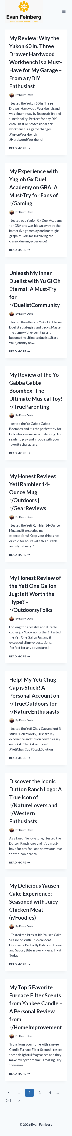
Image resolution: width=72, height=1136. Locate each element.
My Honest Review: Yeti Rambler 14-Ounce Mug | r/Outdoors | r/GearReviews (32, 492)
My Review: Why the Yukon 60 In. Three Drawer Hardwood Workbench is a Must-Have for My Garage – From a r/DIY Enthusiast (35, 62)
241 (9, 1101)
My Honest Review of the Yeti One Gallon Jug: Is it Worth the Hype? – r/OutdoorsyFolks (35, 594)
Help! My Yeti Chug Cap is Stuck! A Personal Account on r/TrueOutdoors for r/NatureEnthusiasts (34, 695)
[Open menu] (63, 12)
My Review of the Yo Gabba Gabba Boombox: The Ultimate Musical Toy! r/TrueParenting (36, 390)
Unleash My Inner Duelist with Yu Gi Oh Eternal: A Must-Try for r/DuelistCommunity (34, 289)
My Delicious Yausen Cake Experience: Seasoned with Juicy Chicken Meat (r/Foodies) (34, 901)
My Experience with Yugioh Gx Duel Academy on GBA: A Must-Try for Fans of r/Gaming (33, 187)
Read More (19, 148)
